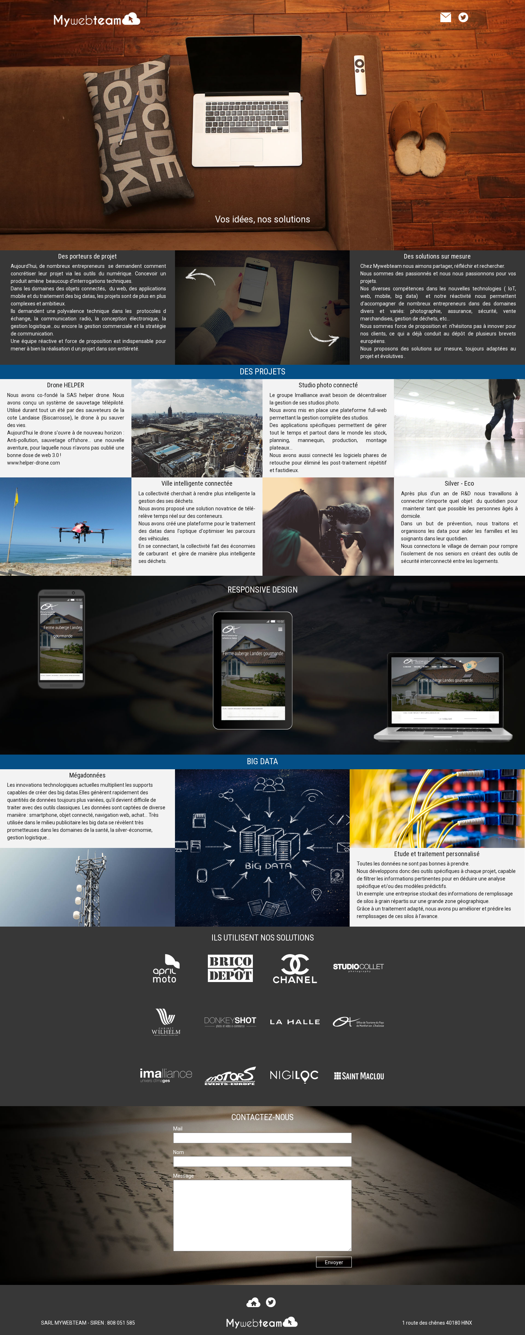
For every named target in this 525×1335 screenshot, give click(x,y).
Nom (178, 1152)
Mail (177, 1129)
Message (183, 1176)
